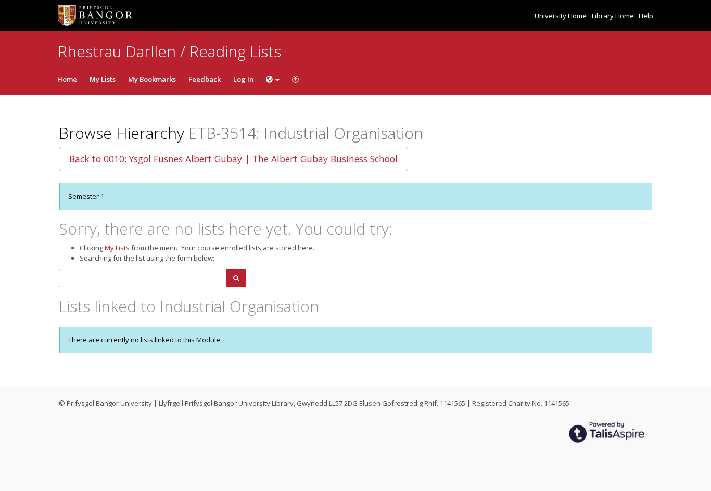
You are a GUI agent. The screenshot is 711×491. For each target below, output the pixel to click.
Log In (243, 79)
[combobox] (143, 278)
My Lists (103, 79)
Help (646, 15)
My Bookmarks (152, 79)
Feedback (204, 79)
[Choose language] (273, 79)
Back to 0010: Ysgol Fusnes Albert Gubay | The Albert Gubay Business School (233, 158)
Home (67, 79)
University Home (561, 15)
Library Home (614, 15)
